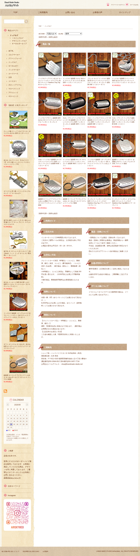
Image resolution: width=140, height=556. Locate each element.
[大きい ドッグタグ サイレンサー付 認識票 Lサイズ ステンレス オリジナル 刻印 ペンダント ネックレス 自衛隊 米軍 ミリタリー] (99, 114)
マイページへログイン (118, 4)
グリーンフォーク (15, 58)
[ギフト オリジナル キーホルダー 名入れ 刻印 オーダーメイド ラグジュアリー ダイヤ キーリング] (18, 340)
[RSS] (5, 391)
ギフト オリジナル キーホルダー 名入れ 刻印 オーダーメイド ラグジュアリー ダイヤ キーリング (17, 346)
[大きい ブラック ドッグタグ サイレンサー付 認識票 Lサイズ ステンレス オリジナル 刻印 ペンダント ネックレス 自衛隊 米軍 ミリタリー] (74, 114)
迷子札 (10, 51)
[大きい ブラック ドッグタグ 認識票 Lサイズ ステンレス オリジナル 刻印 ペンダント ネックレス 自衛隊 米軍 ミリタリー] (123, 114)
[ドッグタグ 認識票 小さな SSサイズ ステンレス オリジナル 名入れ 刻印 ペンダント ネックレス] (74, 74)
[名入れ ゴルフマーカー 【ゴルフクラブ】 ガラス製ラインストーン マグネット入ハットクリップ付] (18, 156)
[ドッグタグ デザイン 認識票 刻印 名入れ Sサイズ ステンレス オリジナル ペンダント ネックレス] (50, 114)
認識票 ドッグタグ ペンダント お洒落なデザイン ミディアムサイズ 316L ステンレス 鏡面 (123, 161)
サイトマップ (125, 12)
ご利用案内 (43, 12)
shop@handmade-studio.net (72, 364)
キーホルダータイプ (19, 44)
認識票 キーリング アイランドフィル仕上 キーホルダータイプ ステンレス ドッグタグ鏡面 (74, 201)
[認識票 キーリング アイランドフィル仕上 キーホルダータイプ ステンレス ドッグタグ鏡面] (18, 371)
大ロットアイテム (15, 85)
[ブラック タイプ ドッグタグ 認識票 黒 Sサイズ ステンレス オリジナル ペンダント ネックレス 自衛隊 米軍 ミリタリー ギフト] (99, 74)
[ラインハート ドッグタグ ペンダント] (123, 74)
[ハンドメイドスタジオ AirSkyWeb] (11, 7)
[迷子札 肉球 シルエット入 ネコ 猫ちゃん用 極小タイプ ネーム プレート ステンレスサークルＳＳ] (18, 217)
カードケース (13, 74)
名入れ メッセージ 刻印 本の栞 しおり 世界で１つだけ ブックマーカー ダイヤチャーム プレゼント (17, 284)
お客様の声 (97, 12)
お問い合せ (70, 12)
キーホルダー (13, 66)
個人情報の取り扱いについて (10, 551)
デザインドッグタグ (19, 41)
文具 (10, 77)
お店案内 (45, 551)
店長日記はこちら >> (12, 478)
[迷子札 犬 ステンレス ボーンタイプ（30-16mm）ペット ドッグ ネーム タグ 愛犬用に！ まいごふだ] (18, 248)
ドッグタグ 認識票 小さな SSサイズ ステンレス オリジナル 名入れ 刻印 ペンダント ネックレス (74, 80)
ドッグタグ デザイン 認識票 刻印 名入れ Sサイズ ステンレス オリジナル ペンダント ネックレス (50, 120)
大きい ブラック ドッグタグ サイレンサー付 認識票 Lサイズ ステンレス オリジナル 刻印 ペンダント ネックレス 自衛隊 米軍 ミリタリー (74, 122)
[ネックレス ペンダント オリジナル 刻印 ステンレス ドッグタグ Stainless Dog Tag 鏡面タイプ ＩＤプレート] (123, 195)
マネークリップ (14, 89)
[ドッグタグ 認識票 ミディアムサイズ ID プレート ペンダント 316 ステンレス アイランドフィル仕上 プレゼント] (99, 155)
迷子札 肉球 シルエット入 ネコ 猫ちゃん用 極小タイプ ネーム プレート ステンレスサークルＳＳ (17, 222)
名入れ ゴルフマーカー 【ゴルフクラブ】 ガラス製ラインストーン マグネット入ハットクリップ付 (17, 162)
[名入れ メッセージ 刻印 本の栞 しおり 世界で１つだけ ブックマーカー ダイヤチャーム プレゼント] (18, 279)
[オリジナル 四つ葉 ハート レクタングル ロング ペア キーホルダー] (18, 187)
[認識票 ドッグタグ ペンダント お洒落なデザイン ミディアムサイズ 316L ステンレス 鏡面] (123, 155)
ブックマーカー (14, 70)
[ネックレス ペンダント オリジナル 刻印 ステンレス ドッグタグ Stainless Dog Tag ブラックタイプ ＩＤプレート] (99, 195)
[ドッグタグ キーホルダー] (74, 195)
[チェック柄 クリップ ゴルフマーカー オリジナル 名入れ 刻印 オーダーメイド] (18, 128)
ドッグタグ (14, 35)
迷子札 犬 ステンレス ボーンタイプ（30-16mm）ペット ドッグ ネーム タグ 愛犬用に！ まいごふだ (17, 253)
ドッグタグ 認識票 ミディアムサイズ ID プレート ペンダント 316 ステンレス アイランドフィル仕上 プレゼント (17, 315)
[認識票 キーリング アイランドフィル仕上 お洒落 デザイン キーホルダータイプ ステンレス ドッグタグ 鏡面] (50, 195)
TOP (15, 12)
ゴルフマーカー (14, 55)
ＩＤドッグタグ (17, 38)
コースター (12, 81)
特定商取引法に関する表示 (31, 551)
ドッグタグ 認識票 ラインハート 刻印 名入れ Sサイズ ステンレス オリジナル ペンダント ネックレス (123, 80)
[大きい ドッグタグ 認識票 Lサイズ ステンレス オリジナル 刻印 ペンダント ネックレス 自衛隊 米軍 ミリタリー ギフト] (50, 155)
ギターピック (13, 96)
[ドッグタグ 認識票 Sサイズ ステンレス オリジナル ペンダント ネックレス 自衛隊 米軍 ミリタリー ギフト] (74, 155)
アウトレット (13, 93)
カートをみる (134, 4)
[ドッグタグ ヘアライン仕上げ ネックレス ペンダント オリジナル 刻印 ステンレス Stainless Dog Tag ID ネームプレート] (50, 74)
